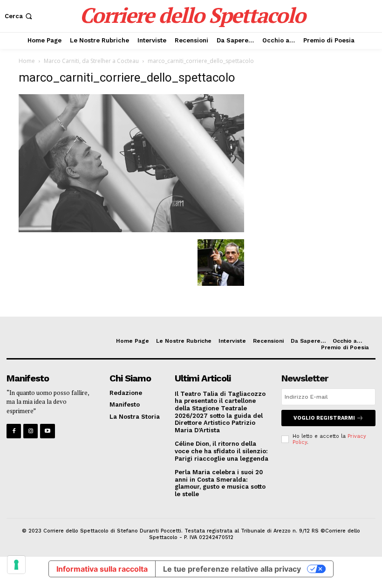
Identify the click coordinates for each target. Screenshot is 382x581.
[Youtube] (47, 431)
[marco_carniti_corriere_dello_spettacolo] (131, 230)
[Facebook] (14, 431)
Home (27, 61)
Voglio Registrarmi (324, 418)
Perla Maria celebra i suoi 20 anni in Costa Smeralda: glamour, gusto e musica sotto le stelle (220, 483)
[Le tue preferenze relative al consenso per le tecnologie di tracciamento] (16, 565)
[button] (19, 16)
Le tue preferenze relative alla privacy (232, 569)
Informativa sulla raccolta (102, 569)
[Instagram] (30, 431)
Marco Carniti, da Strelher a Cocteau (91, 61)
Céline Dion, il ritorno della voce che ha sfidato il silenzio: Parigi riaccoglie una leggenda (221, 451)
